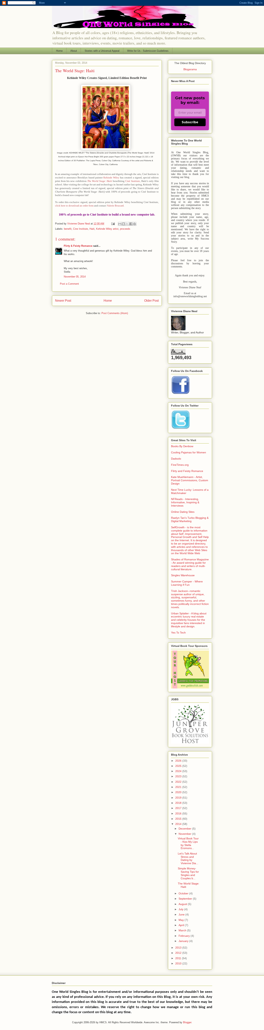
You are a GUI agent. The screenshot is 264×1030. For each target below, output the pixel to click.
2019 (178, 797)
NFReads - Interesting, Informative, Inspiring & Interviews (185, 502)
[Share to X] (127, 224)
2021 (178, 787)
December (185, 828)
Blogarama (190, 69)
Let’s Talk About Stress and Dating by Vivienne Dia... (188, 858)
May (182, 919)
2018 (178, 802)
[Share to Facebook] (131, 224)
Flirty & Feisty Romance (78, 245)
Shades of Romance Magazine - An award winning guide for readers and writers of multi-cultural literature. (190, 564)
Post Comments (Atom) (114, 313)
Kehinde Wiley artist (107, 228)
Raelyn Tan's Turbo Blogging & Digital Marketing (190, 519)
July (181, 909)
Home (59, 50)
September (186, 898)
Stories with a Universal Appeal (102, 50)
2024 (178, 771)
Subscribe (190, 122)
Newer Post (63, 300)
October (184, 893)
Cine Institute (80, 228)
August (183, 904)
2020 (178, 792)
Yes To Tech (178, 632)
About (73, 50)
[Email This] (120, 224)
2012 (178, 952)
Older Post (151, 300)
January (184, 941)
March (183, 930)
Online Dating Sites (182, 511)
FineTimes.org (180, 464)
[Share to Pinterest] (134, 224)
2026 (178, 760)
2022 (178, 781)
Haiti (92, 228)
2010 (178, 963)
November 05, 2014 (75, 276)
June (182, 914)
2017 (178, 808)
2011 (178, 958)
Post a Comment (69, 283)
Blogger (187, 1022)
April (182, 925)
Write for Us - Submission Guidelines (148, 50)
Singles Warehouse (183, 575)
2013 (178, 947)
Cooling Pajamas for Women (188, 452)
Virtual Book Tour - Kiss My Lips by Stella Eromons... (188, 843)
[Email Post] (113, 223)
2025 (178, 765)
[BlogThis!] (123, 224)
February (185, 935)
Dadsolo (176, 458)
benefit (68, 228)
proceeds (125, 228)
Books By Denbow (182, 446)
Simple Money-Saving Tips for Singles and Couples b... (188, 873)
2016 (178, 813)
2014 (178, 823)
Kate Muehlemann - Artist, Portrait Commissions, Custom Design (189, 480)
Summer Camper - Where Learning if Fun (187, 583)
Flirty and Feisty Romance (187, 471)
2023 (178, 776)
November (185, 833)
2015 (178, 818)
